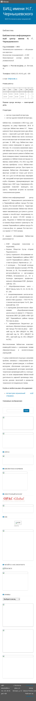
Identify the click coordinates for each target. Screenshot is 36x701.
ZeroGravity (29, 685)
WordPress (29, 696)
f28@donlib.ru (12, 79)
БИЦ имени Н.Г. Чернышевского (18, 11)
